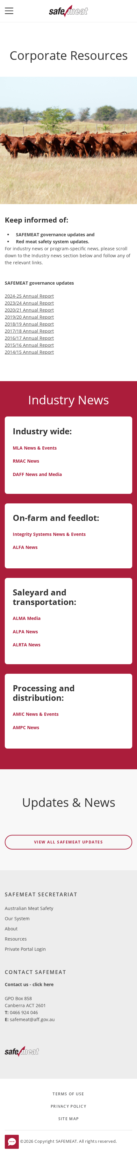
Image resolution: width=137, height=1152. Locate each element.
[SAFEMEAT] (68, 11)
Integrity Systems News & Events (49, 534)
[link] (22, 1052)
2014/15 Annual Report (29, 352)
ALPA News (25, 632)
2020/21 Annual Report (29, 310)
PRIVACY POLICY (68, 1106)
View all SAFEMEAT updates (68, 842)
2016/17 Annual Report (29, 338)
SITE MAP (68, 1118)
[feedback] (12, 1142)
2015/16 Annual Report (29, 345)
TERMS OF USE (68, 1094)
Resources (16, 939)
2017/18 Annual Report (29, 331)
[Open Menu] (11, 11)
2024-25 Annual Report (29, 296)
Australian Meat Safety (29, 908)
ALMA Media (26, 618)
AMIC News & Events (36, 714)
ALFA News (25, 547)
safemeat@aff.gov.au (32, 1019)
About (11, 929)
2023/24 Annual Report (29, 303)
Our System (17, 918)
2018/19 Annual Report (29, 324)
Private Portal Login (25, 949)
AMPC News (26, 727)
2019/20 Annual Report (29, 317)
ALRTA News (26, 645)
